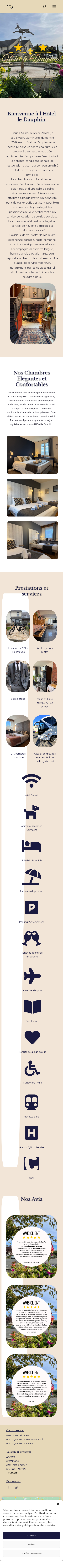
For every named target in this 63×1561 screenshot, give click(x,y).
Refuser (31, 1544)
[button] (58, 1503)
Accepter (31, 1535)
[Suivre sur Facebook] (8, 1487)
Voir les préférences (31, 1553)
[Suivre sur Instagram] (16, 1487)
